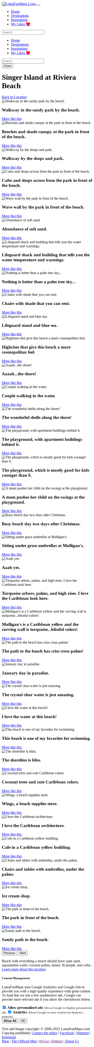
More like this (12, 119)
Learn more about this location (24, 969)
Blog (5, 1041)
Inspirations (19, 20)
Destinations (20, 16)
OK (23, 1021)
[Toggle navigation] (38, 5)
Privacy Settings (51, 1041)
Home (15, 11)
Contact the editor (44, 1033)
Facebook (67, 1033)
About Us (72, 1041)
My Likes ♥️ (20, 24)
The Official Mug (24, 1041)
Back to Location (14, 97)
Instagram (9, 1037)
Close (7, 66)
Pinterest (82, 1033)
